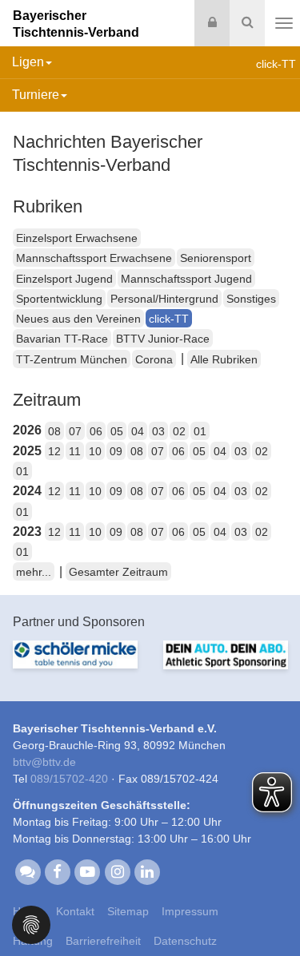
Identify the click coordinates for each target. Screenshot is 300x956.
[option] (75, 664)
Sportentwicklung (59, 298)
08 (54, 431)
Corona (154, 359)
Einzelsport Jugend (64, 278)
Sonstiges (251, 298)
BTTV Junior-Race (163, 338)
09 (116, 451)
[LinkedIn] (147, 871)
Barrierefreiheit (103, 940)
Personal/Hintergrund (164, 298)
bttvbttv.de (44, 762)
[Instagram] (117, 871)
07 (75, 431)
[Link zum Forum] (27, 871)
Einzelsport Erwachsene (77, 238)
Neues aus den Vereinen (78, 318)
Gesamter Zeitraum (118, 571)
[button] (31, 923)
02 (179, 431)
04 (137, 431)
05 (116, 431)
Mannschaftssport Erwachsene (94, 258)
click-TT (169, 318)
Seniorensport (215, 258)
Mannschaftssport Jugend (186, 278)
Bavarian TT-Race (62, 338)
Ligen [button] (28, 62)
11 (75, 451)
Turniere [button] (35, 94)
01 (200, 431)
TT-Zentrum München (71, 359)
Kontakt (75, 911)
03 (158, 431)
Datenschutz (185, 940)
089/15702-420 (69, 778)
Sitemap (128, 911)
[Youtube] (87, 871)
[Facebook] (57, 871)
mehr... (33, 571)
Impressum (190, 911)
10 (95, 451)
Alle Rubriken (224, 359)
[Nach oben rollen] (268, 911)
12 (54, 451)
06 (96, 431)
